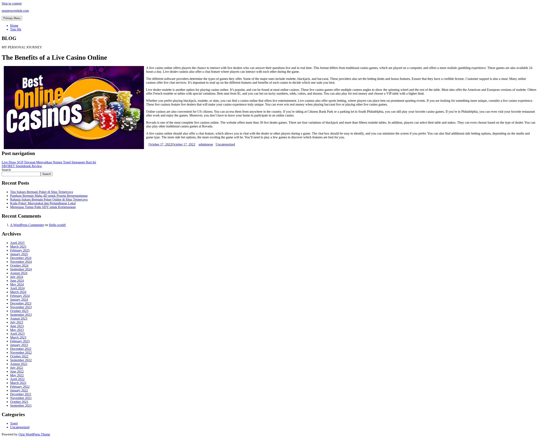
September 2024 (21, 269)
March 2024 (18, 292)
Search (6, 170)
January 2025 (19, 254)
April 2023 (17, 333)
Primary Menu (11, 18)
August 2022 (18, 364)
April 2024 (17, 288)
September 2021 (21, 405)
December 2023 (20, 303)
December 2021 (20, 394)
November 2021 (21, 398)
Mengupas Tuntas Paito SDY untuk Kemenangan (43, 207)
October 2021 (19, 402)
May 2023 (17, 330)
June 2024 (17, 280)
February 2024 (20, 296)
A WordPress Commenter (27, 225)
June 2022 (17, 371)
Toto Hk (15, 29)
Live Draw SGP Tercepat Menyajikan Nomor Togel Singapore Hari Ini (49, 162)
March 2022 (18, 383)
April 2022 (17, 379)
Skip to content (12, 3)
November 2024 (21, 261)
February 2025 (20, 250)
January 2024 (19, 299)
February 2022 (20, 386)
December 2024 (20, 258)
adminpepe (206, 144)
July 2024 (16, 277)
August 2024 (18, 273)
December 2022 (20, 349)
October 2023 (19, 311)
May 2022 (17, 375)
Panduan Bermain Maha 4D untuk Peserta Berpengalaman (49, 195)
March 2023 (18, 337)
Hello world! (57, 225)
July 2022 (16, 367)
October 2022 (19, 356)
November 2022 (21, 352)
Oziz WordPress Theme (34, 434)
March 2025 (18, 246)
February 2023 (20, 341)
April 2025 (17, 243)
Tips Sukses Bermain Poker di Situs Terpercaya (41, 192)
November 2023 (21, 307)
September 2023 (21, 314)
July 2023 (16, 322)
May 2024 (17, 284)
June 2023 (17, 326)
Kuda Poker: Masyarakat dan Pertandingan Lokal (43, 203)
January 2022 (19, 390)
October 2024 (19, 265)
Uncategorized (225, 144)
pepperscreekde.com (15, 10)
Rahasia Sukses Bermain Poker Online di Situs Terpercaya (49, 199)
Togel (14, 423)
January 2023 (19, 345)
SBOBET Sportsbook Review (22, 166)
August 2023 (18, 318)
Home (14, 25)
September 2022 (21, 360)
